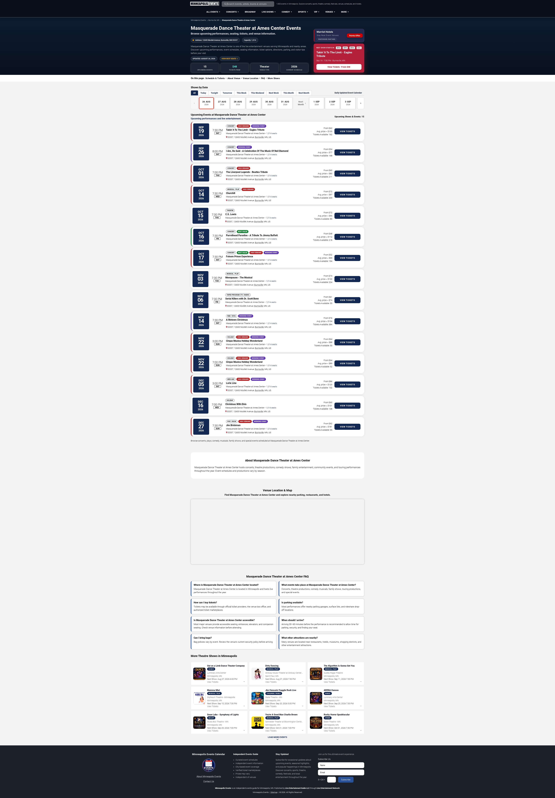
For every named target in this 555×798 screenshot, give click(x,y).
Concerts (231, 12)
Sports (302, 12)
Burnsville (259, 137)
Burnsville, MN (213, 20)
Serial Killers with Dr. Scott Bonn (242, 298)
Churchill (230, 193)
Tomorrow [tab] (227, 93)
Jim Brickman (233, 425)
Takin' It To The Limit (237, 129)
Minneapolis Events (198, 20)
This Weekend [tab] (257, 93)
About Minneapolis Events (209, 776)
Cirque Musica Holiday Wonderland (244, 340)
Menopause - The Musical (238, 277)
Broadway (250, 12)
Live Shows (268, 12)
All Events (212, 12)
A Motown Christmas (237, 319)
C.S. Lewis (230, 214)
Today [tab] (203, 93)
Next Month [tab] (304, 93)
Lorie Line (231, 383)
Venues (329, 12)
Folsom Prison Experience (239, 256)
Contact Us (208, 781)
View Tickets (347, 131)
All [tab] (194, 93)
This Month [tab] (288, 93)
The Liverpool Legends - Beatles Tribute (247, 172)
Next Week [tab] (274, 93)
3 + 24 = (321, 779)
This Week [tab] (241, 93)
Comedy (286, 12)
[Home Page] (204, 4)
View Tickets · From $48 (339, 67)
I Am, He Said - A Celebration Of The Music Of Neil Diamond (257, 151)
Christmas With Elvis (235, 404)
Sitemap (274, 792)
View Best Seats (229, 59)
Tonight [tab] (214, 93)
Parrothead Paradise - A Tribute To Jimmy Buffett (252, 235)
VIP (315, 12)
